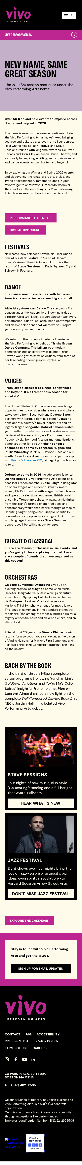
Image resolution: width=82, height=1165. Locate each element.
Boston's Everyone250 (26, 460)
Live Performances (18, 34)
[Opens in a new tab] (35, 1143)
